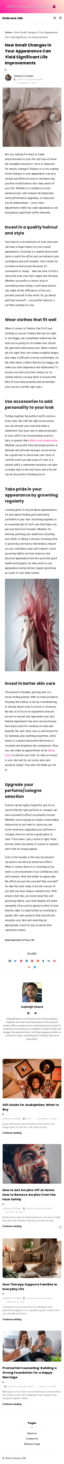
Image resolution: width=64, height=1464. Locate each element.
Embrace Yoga (32, 1444)
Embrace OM (12, 18)
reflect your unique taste (43, 440)
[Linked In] (28, 1013)
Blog (29, 1119)
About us (32, 1433)
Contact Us (32, 1438)
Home (8, 32)
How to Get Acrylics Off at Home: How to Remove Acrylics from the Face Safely (29, 1194)
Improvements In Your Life (19, 940)
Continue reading (12, 1133)
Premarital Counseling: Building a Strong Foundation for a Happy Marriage (29, 1372)
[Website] (35, 1013)
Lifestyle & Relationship (30, 79)
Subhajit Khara (23, 76)
